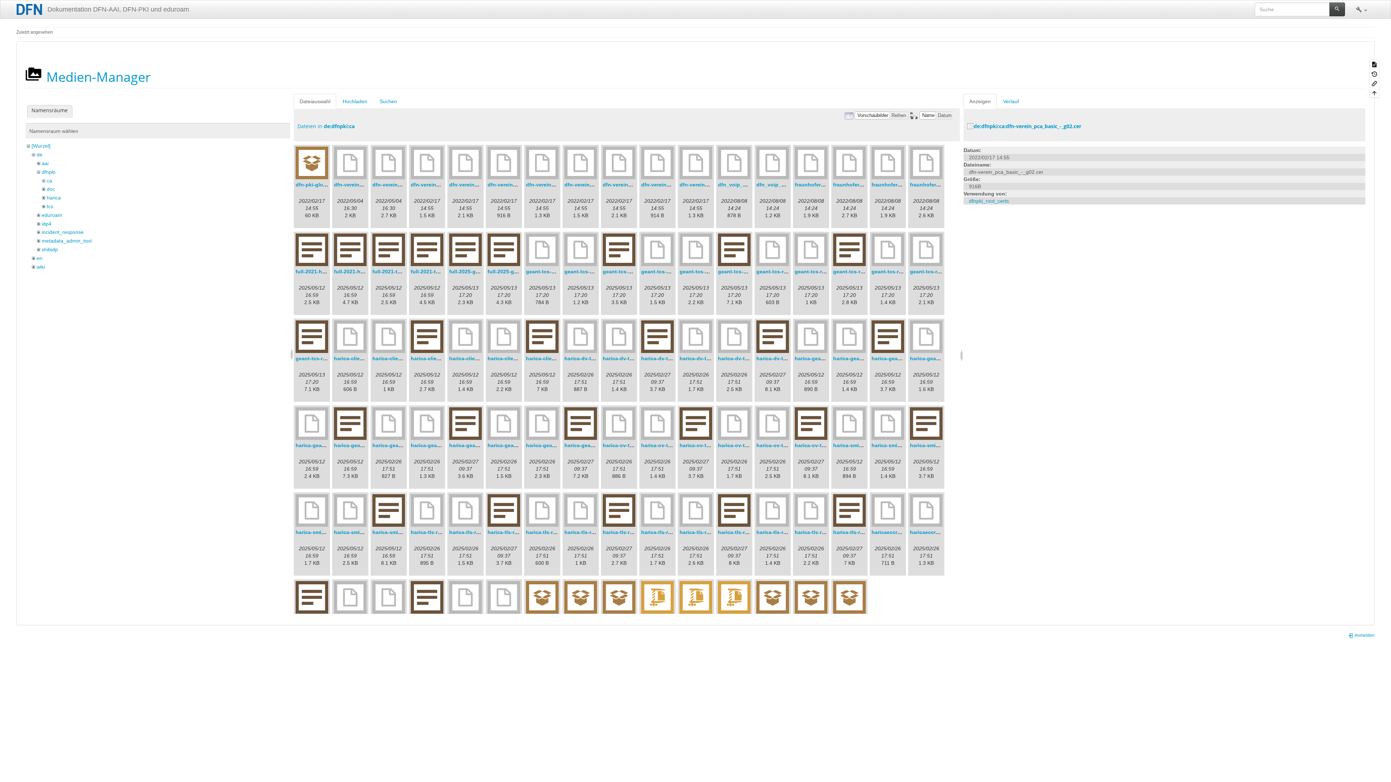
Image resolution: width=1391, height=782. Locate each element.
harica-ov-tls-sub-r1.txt (823, 445)
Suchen (388, 101)
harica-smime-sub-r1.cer (325, 532)
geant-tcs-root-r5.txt (321, 358)
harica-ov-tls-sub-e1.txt (709, 445)
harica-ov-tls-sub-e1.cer (632, 445)
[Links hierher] (1374, 83)
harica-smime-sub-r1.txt (401, 532)
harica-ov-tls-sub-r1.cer (747, 445)
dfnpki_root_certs (989, 201)
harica (54, 198)
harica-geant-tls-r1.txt (591, 445)
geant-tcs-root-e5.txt (858, 271)
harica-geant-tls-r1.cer (515, 445)
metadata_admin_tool (67, 241)
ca (49, 181)
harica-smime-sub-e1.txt (940, 445)
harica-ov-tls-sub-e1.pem (672, 445)
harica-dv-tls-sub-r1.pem (748, 358)
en (39, 258)
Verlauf (1011, 101)
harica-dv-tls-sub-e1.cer (593, 358)
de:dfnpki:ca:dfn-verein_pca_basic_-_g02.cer (1027, 126)
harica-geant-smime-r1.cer (942, 358)
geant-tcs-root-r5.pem (937, 271)
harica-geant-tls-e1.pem (440, 445)
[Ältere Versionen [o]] (1374, 73)
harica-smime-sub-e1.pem (903, 445)
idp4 (46, 224)
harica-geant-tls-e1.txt (476, 445)
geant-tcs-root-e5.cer (782, 271)
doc (51, 189)
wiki (41, 267)
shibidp (50, 249)
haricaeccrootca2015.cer (902, 532)
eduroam (52, 215)
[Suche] (1337, 9)
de (39, 154)
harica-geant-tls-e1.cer (400, 445)
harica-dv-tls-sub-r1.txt (784, 358)
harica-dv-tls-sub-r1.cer (709, 358)
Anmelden (1364, 635)
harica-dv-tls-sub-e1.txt (670, 358)
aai (45, 163)
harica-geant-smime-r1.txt (365, 445)
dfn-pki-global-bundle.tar (327, 185)
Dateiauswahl (315, 101)
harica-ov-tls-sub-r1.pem (786, 445)
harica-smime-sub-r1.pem (365, 532)
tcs (50, 206)
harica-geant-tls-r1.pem (555, 445)
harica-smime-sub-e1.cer (863, 445)
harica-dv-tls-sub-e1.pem (634, 358)
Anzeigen (980, 101)
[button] (1361, 9)
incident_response (63, 232)
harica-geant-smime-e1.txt (904, 358)
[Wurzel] (41, 146)
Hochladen (355, 101)
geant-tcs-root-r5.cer (897, 271)
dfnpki (48, 172)
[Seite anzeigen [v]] (1374, 64)
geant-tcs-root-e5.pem (822, 271)
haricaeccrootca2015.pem (941, 532)
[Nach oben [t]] (1374, 92)
